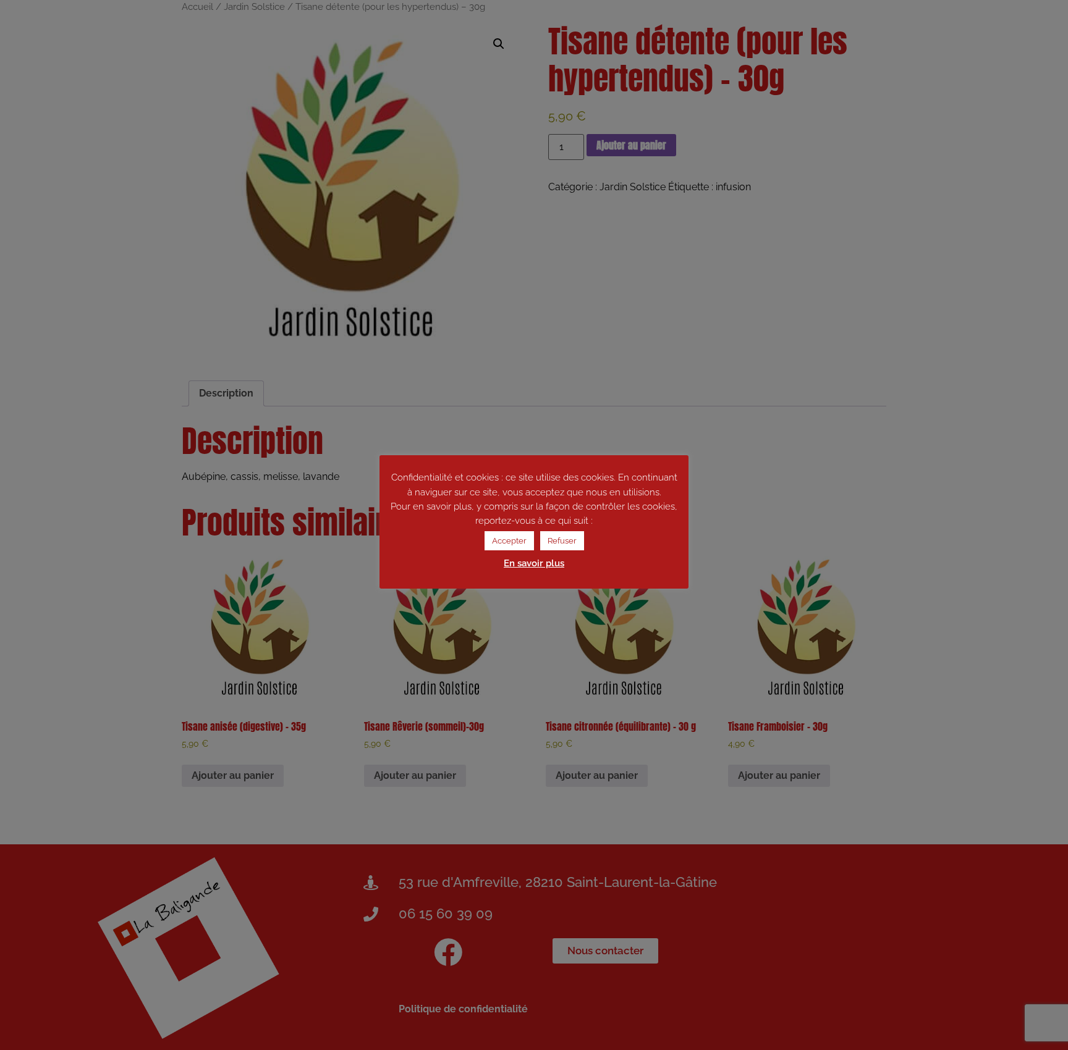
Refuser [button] (562, 540)
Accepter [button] (509, 540)
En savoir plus (534, 563)
